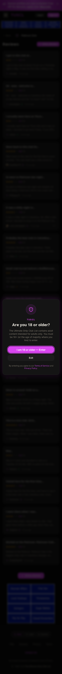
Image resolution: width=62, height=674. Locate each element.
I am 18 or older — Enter (31, 349)
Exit (31, 357)
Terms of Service (41, 366)
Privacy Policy (30, 368)
